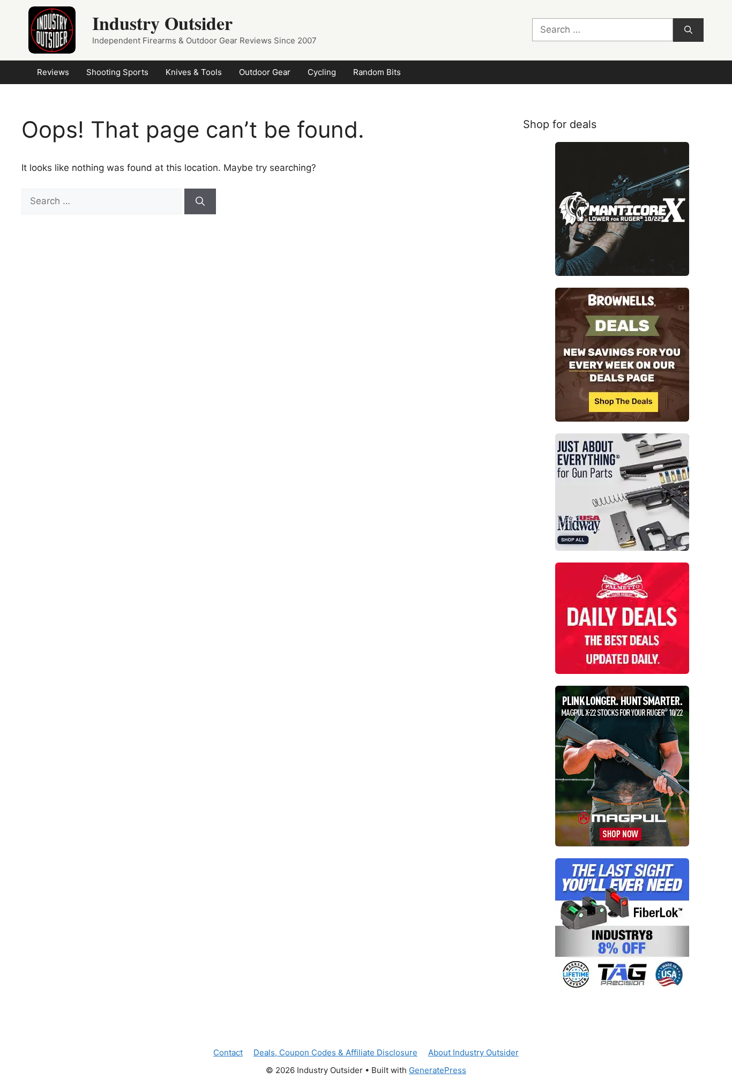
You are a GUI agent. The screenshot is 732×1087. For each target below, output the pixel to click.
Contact (228, 1052)
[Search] (688, 30)
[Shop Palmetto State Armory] (622, 618)
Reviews (53, 72)
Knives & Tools (194, 72)
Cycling (322, 72)
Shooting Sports (117, 72)
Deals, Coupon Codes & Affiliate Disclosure (335, 1052)
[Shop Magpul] (622, 766)
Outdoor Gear (264, 72)
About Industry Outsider (473, 1052)
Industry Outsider (162, 23)
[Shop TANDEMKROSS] (622, 209)
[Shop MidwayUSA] (622, 492)
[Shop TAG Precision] (622, 925)
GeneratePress (437, 1070)
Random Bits (377, 72)
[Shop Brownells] (622, 355)
